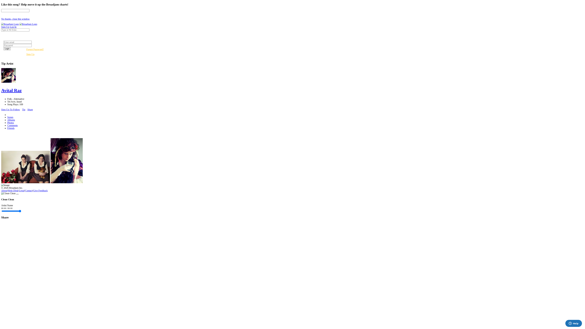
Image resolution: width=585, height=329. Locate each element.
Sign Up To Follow (10, 109)
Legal (21, 190)
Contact (28, 190)
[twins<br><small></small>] (25, 182)
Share (30, 109)
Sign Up (30, 54)
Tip (23, 109)
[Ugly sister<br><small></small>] (67, 182)
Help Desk (13, 190)
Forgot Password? (35, 49)
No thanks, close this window (15, 19)
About (4, 190)
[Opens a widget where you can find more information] (573, 323)
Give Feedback (40, 190)
